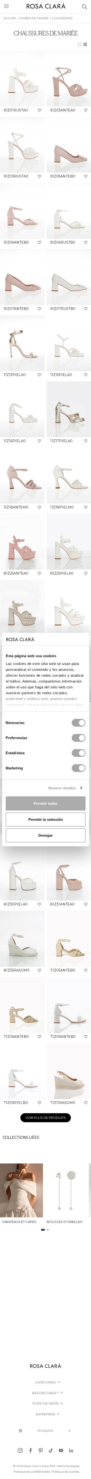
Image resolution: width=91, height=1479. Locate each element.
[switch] (78, 738)
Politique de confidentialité (31, 1471)
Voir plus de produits (45, 1118)
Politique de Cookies (65, 1471)
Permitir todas (45, 803)
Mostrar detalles (62, 788)
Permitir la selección (45, 819)
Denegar (45, 835)
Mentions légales (68, 1466)
